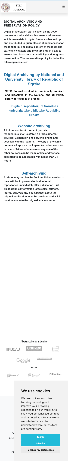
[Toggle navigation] (63, 7)
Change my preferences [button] (41, 449)
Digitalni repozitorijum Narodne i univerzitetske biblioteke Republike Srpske (34, 110)
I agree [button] (40, 436)
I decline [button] (40, 443)
